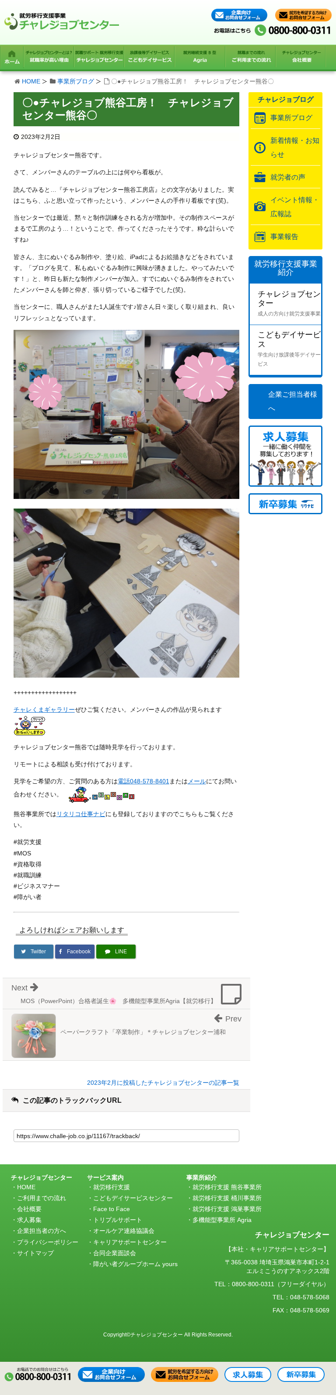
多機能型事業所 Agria (222, 1219)
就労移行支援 (111, 1187)
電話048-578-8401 (143, 781)
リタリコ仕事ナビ (80, 813)
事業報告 (284, 236)
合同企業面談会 (114, 1253)
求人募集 (29, 1219)
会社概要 (29, 1208)
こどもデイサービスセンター (133, 1197)
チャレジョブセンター (289, 303)
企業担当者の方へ (41, 1230)
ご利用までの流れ (41, 1197)
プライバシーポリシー (47, 1242)
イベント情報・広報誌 (294, 207)
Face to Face (111, 1208)
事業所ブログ (75, 81)
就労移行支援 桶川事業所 (227, 1197)
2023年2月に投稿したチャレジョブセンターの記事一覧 (163, 1082)
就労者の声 (287, 177)
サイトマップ (35, 1253)
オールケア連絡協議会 (123, 1230)
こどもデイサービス (289, 348)
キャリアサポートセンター (130, 1242)
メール (197, 781)
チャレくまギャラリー (44, 709)
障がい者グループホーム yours (135, 1263)
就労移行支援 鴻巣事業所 (227, 1208)
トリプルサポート (117, 1219)
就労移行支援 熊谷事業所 (227, 1187)
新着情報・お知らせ (294, 147)
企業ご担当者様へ (292, 401)
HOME (31, 81)
